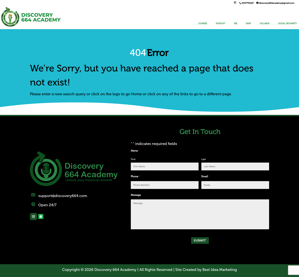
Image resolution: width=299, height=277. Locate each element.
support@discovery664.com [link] (62, 195)
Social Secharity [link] (287, 23)
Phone (135, 176)
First (133, 159)
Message (136, 194)
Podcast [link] (220, 23)
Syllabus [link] (264, 23)
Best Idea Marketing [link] (219, 269)
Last (203, 159)
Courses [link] (202, 23)
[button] (235, 3)
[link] (247, 3)
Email (205, 176)
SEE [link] (235, 23)
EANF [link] (248, 23)
